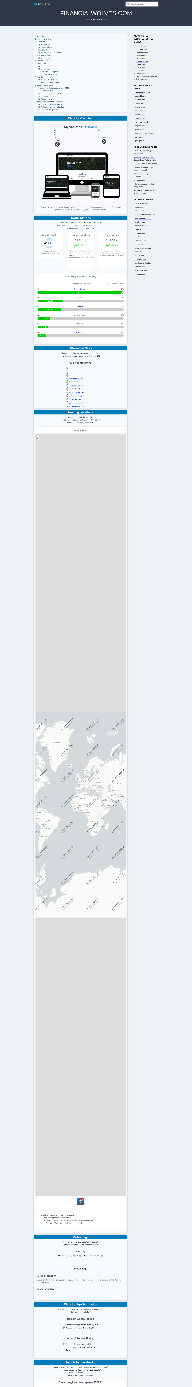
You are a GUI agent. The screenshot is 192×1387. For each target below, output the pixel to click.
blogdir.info (139, 103)
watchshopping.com (143, 218)
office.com (140, 67)
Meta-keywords (51, 74)
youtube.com (141, 49)
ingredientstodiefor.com (144, 133)
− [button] (37, 438)
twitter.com (141, 58)
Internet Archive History (50, 83)
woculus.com (140, 100)
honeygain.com (75, 399)
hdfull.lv (138, 252)
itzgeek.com (140, 126)
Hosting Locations (44, 61)
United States (79, 289)
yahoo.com (140, 64)
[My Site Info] (42, 4)
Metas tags (45, 69)
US (81, 1203)
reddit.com (140, 73)
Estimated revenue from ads (51, 104)
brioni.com (139, 244)
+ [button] (37, 436)
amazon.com (141, 55)
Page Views (45, 50)
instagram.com (142, 61)
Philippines (80, 332)
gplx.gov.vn (139, 141)
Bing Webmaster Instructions (145, 164)
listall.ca (138, 237)
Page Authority (47, 99)
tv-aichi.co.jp (140, 222)
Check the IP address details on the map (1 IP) (64, 1223)
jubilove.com (140, 115)
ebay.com (140, 70)
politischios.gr (140, 259)
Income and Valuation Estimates (50, 102)
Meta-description (51, 72)
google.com (141, 46)
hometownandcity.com (144, 122)
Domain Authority (48, 96)
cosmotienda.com (142, 226)
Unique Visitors (47, 47)
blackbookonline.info (143, 263)
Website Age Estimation (46, 77)
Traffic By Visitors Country (51, 53)
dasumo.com (140, 233)
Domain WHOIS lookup (49, 80)
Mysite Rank (45, 44)
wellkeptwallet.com (76, 406)
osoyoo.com (140, 274)
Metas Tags (41, 64)
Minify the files (140, 180)
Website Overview (43, 39)
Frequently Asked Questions (48, 110)
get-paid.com (140, 96)
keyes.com (139, 129)
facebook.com (142, 52)
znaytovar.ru (140, 107)
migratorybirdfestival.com (145, 215)
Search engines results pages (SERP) (55, 88)
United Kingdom (80, 315)
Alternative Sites (43, 55)
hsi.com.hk (139, 211)
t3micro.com (140, 118)
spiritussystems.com (143, 270)
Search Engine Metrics (45, 85)
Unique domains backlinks (51, 93)
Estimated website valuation (52, 107)
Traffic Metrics (42, 42)
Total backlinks (47, 91)
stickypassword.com (143, 248)
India (80, 298)
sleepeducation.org (142, 92)
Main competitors (47, 58)
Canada (80, 324)
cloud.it (138, 229)
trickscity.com (140, 111)
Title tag (43, 66)
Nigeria (80, 306)
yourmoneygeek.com (77, 403)
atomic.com (139, 255)
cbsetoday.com (141, 207)
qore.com (139, 137)
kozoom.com (140, 267)
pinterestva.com (141, 203)
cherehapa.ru (140, 241)
